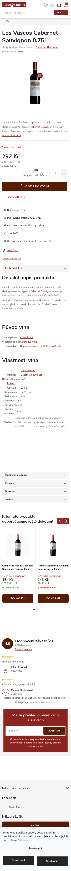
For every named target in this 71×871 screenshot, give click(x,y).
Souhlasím (52, 861)
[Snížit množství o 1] (64, 175)
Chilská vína (26, 337)
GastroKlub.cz (16, 807)
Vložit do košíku (37, 186)
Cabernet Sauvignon (41, 127)
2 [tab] (37, 609)
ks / (35, 825)
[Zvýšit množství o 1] (64, 171)
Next (66, 521)
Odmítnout (18, 860)
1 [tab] (34, 609)
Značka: (11, 258)
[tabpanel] (18, 566)
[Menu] (66, 4)
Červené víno (28, 370)
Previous (60, 521)
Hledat (61, 12)
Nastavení (35, 848)
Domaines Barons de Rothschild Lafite (40, 346)
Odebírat (54, 730)
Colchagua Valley (29, 341)
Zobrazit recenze (23, 649)
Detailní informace (11, 135)
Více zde (23, 840)
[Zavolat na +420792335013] (46, 5)
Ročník (11, 383)
